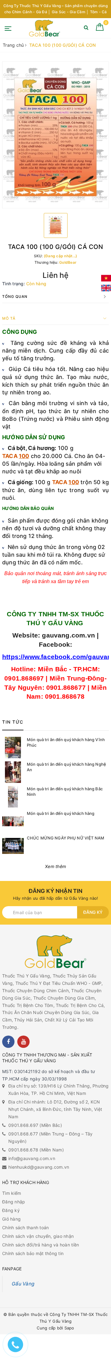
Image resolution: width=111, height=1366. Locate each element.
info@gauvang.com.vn (31, 1158)
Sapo (69, 1327)
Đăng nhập (13, 1201)
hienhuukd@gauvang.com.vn (38, 1167)
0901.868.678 (23, 1149)
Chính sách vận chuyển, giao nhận (38, 1236)
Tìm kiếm (11, 1193)
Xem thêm (55, 866)
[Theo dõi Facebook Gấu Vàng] (8, 1042)
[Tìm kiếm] (86, 29)
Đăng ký (93, 912)
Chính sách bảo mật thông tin (33, 1253)
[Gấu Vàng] (44, 28)
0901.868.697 (23, 1125)
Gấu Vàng (23, 1284)
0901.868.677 (23, 1133)
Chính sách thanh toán (25, 1227)
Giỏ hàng (11, 1219)
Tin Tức (12, 721)
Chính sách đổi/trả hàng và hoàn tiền (40, 1244)
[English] (106, 288)
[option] (55, 135)
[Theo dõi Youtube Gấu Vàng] (23, 1042)
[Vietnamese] (106, 278)
